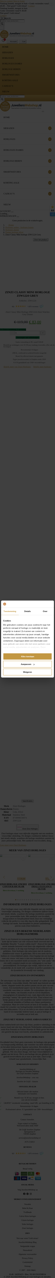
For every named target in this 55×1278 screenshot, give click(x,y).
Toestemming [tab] (9, 611)
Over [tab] (45, 611)
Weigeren (27, 672)
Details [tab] (27, 611)
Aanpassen (26, 664)
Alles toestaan (27, 656)
